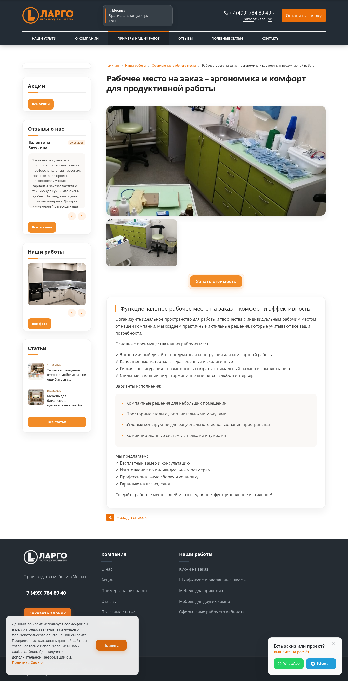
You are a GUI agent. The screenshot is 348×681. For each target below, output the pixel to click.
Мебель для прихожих (201, 590)
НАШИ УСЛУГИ (44, 38)
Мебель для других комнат (205, 601)
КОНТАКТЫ (270, 38)
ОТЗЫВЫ (185, 38)
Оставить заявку (304, 15)
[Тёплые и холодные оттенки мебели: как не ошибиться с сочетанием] (36, 371)
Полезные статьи (118, 612)
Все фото (39, 323)
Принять (111, 645)
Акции (107, 580)
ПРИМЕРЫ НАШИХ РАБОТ (138, 38)
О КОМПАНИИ (87, 38)
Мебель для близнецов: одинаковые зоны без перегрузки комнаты (65, 401)
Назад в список (132, 517)
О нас (106, 569)
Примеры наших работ (124, 590)
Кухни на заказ (193, 569)
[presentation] (72, 216)
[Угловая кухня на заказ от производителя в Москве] (57, 284)
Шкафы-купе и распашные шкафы (212, 580)
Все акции (41, 104)
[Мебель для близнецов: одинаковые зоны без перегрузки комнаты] (36, 397)
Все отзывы (42, 227)
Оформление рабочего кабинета (212, 612)
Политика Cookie (27, 662)
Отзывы (109, 601)
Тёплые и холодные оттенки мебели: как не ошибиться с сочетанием (66, 375)
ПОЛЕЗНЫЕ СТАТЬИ (227, 38)
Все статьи (57, 422)
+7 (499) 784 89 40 (250, 12)
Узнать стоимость (216, 281)
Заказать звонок (257, 19)
